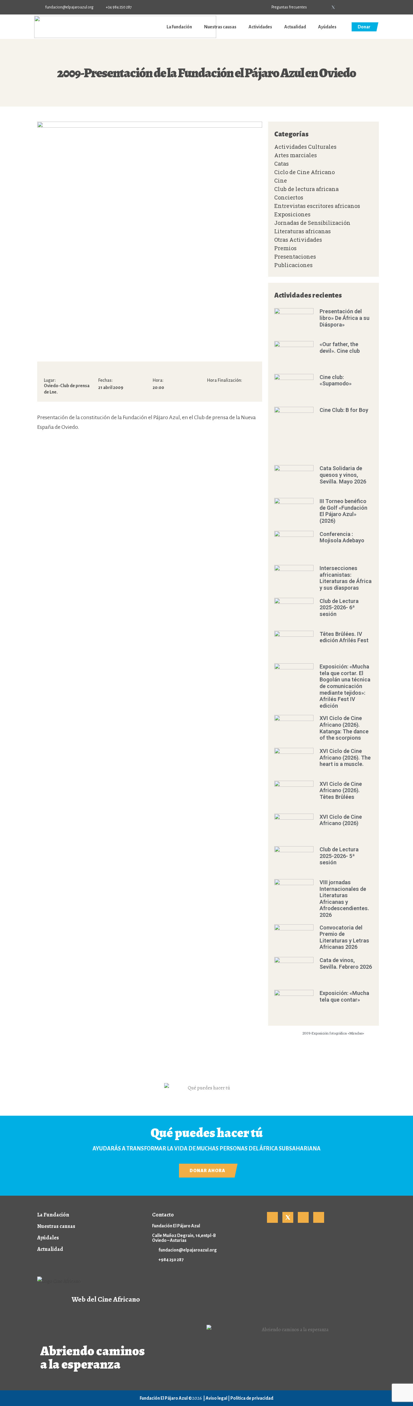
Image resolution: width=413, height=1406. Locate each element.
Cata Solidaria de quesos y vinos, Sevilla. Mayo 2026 (343, 474)
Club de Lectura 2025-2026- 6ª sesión (339, 607)
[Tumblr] (353, 7)
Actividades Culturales (305, 146)
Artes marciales (295, 155)
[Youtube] (343, 7)
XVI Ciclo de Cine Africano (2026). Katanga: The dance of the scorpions (344, 728)
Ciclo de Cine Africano (304, 172)
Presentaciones (295, 256)
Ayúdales (327, 26)
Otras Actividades (298, 239)
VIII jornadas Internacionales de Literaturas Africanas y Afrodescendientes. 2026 (344, 898)
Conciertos (288, 197)
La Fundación (179, 26)
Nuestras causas (220, 26)
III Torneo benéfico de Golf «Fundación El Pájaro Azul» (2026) (343, 511)
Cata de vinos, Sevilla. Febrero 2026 (346, 963)
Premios (285, 248)
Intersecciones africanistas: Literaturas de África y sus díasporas (346, 578)
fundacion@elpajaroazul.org (187, 1250)
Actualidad (295, 26)
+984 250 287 (171, 1259)
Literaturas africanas (302, 231)
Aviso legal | (218, 1398)
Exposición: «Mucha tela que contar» (344, 996)
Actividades (260, 26)
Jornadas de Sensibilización (312, 222)
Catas (281, 163)
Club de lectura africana (306, 189)
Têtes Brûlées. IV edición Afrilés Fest (344, 637)
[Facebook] (323, 7)
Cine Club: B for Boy (344, 410)
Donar (364, 26)
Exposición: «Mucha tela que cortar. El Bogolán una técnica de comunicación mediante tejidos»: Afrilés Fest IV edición (345, 686)
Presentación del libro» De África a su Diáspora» (344, 317)
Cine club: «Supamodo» (336, 380)
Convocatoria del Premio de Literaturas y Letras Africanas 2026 (344, 937)
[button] (373, 7)
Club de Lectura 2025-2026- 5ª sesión (339, 856)
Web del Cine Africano (106, 1299)
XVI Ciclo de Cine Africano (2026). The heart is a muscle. (345, 757)
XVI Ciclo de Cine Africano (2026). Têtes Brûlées (341, 790)
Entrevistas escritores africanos (317, 205)
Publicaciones (293, 265)
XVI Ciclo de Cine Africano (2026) (341, 820)
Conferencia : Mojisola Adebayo (342, 537)
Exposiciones (292, 214)
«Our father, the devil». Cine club (340, 347)
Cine (280, 180)
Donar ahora (207, 1170)
